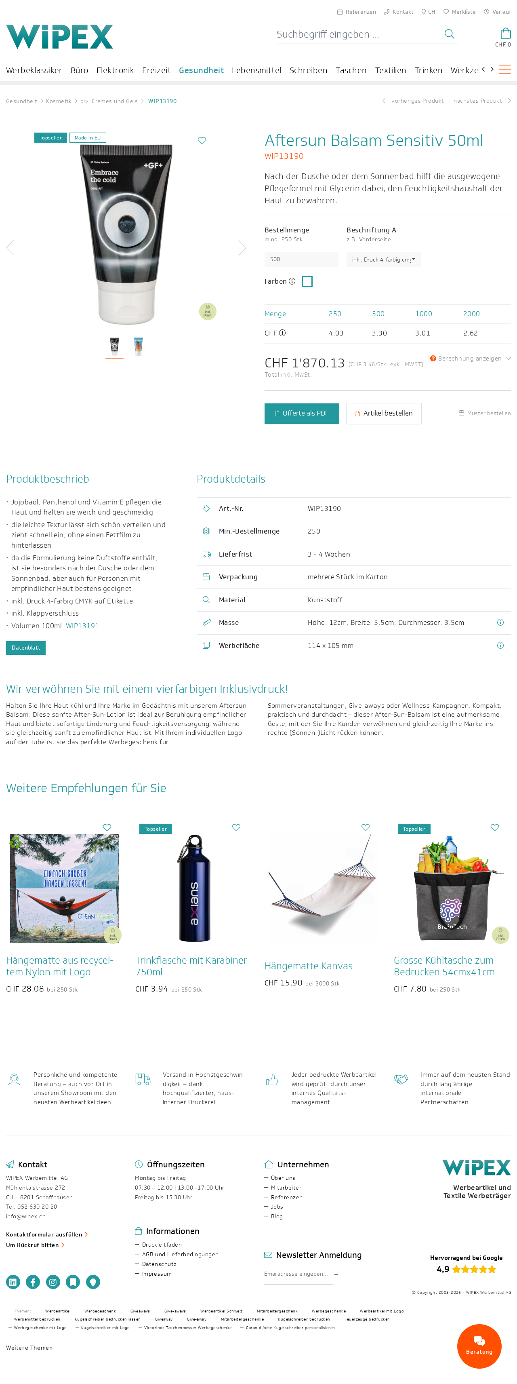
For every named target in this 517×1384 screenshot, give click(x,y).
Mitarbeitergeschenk (277, 1311)
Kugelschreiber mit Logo (105, 1328)
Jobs (277, 1207)
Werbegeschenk (100, 1311)
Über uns (283, 1178)
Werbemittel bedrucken (37, 1319)
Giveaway (164, 1319)
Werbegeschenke (329, 1311)
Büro (79, 70)
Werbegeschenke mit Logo (40, 1328)
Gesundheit (201, 70)
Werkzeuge (472, 70)
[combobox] (383, 259)
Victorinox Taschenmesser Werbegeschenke (188, 1328)
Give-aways (175, 1311)
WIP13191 (82, 626)
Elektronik (116, 70)
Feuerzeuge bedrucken (367, 1319)
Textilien (391, 70)
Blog (277, 1216)
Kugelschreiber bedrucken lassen (108, 1319)
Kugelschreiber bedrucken (304, 1319)
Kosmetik (58, 101)
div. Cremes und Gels (109, 101)
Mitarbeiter (286, 1188)
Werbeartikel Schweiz (221, 1311)
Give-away (196, 1319)
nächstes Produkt (479, 101)
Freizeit (156, 70)
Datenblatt (26, 647)
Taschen (351, 70)
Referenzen (287, 1197)
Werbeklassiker (34, 70)
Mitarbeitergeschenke (242, 1319)
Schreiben (309, 70)
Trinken (429, 70)
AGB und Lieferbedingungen (180, 1254)
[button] (20, 248)
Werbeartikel (57, 1311)
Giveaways (140, 1311)
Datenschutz (159, 1264)
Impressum (157, 1274)
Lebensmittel (257, 70)
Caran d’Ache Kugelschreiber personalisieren (290, 1328)
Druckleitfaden (162, 1245)
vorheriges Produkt (417, 101)
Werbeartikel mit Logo (382, 1311)
